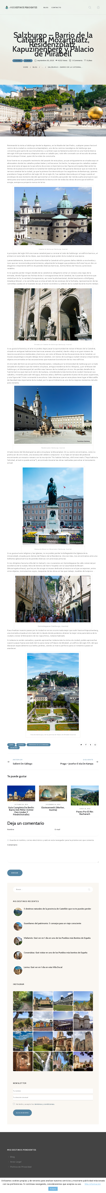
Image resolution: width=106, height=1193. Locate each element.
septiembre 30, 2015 (45, 60)
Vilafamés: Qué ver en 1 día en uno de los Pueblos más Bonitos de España (57, 938)
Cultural (17, 60)
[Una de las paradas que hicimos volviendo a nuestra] (43, 1021)
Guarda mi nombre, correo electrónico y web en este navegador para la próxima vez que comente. (52, 840)
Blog (35, 67)
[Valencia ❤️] (83, 1021)
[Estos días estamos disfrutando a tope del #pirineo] (63, 1001)
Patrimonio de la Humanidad (38, 745)
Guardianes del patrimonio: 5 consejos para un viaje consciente (52, 923)
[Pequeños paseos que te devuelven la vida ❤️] (23, 1021)
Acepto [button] (53, 1189)
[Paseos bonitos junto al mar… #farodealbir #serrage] (83, 1001)
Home (25, 67)
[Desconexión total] (23, 1001)
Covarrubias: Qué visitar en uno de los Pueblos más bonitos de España (55, 952)
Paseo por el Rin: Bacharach (84, 813)
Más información (93, 1184)
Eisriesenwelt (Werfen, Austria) (53, 808)
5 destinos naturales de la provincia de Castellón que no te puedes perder (57, 909)
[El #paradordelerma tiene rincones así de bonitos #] (23, 1061)
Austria (21, 745)
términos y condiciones (44, 1104)
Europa (28, 60)
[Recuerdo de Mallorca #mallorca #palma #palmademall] (63, 1061)
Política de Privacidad (21, 1167)
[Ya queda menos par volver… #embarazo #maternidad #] (43, 1061)
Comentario (12, 845)
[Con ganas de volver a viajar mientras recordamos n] (83, 1061)
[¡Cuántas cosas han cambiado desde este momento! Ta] (23, 1041)
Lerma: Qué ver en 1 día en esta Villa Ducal (43, 967)
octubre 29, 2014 (21, 804)
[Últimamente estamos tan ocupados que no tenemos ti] (63, 1021)
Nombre (10, 829)
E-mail (57, 829)
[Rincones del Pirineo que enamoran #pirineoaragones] (43, 1001)
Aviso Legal (15, 1162)
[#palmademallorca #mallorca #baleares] (43, 1041)
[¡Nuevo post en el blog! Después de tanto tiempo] (83, 1041)
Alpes (11, 745)
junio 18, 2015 (84, 808)
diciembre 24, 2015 (53, 804)
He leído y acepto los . (35, 1104)
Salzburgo (13, 748)
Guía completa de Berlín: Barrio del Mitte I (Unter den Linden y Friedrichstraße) (21, 811)
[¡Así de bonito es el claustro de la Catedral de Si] (63, 1041)
